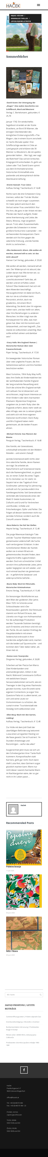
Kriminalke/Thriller (19, 18)
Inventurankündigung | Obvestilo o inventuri (22, 1022)
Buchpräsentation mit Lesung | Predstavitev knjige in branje (22, 1028)
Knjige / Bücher (17, 16)
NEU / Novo (12, 951)
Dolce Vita (11, 908)
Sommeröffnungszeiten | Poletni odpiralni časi (23, 1017)
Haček (23, 805)
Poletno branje (13, 866)
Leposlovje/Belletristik (21, 21)
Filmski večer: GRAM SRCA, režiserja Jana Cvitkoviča (21, 1036)
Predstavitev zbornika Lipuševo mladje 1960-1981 (22, 1043)
